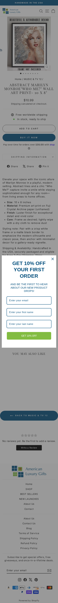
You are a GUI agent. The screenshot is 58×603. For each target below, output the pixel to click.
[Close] (52, 258)
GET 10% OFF (29, 336)
